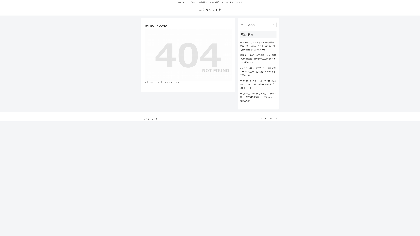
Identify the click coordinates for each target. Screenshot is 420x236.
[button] (274, 24)
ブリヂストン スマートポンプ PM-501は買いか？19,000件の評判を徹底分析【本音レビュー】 (258, 84)
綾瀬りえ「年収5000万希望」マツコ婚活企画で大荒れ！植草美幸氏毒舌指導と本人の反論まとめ (258, 58)
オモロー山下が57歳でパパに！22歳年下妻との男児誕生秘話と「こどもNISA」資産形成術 (258, 97)
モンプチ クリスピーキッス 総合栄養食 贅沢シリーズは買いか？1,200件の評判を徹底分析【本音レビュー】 (257, 46)
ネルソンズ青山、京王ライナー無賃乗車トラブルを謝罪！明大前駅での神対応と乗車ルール (258, 71)
